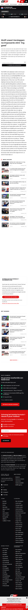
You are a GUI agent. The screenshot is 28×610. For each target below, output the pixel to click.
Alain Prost (17, 551)
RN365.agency (18, 485)
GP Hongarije (6, 568)
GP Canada (5, 556)
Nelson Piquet (18, 582)
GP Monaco (5, 558)
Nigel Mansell (18, 573)
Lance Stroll (18, 530)
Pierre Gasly (18, 528)
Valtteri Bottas (18, 524)
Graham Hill (18, 580)
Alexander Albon (19, 534)
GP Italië (4, 572)
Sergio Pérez (18, 520)
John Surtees (18, 586)
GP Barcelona (6, 560)
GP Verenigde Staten (7, 579)
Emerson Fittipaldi (19, 579)
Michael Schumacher (20, 553)
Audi (4, 511)
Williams (4, 519)
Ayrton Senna (18, 557)
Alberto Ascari (18, 555)
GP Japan (5, 552)
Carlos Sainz (18, 519)
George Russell (18, 505)
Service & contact (19, 479)
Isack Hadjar (18, 515)
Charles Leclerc (19, 507)
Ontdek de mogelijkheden (10, 404)
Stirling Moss (18, 575)
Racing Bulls (5, 517)
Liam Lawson (18, 536)
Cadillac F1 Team (7, 520)
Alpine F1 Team (6, 509)
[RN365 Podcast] (18, 1)
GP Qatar (5, 583)
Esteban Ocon (18, 522)
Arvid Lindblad (18, 526)
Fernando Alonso (19, 511)
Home (2, 4)
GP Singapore (6, 578)
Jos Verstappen (19, 567)
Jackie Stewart (18, 563)
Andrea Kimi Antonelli (20, 513)
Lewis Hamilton (18, 509)
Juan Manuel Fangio (20, 577)
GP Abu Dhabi (6, 585)
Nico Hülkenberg (19, 532)
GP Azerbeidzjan (6, 576)
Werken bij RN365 (19, 483)
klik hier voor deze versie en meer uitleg (10, 303)
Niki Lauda (17, 571)
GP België (5, 566)
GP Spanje (5, 574)
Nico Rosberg (18, 549)
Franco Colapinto (19, 540)
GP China (5, 550)
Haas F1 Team (6, 515)
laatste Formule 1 (7, 455)
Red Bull (15, 76)
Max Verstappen (13, 4)
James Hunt (18, 561)
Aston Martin (6, 513)
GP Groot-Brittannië (7, 564)
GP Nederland (6, 570)
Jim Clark (17, 569)
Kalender (20, 4)
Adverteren (18, 481)
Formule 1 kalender (10, 464)
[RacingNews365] (5, 1)
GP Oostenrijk (6, 562)
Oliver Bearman (19, 538)
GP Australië (5, 548)
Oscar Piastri (18, 517)
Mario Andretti (18, 588)
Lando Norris (18, 503)
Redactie (17, 477)
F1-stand (25, 4)
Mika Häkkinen (18, 565)
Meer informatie (15, 16)
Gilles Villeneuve (19, 559)
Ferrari (4, 505)
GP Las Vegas (6, 581)
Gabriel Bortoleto (19, 542)
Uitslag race (4, 11)
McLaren (5, 503)
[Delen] (25, 62)
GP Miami (5, 554)
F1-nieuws (7, 4)
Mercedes (16, 78)
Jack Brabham (18, 584)
